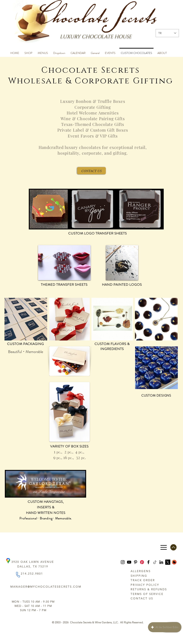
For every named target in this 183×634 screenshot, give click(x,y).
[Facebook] (148, 562)
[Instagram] (122, 562)
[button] (28, 51)
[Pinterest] (135, 562)
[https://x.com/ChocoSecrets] (167, 562)
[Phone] (17, 574)
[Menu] (163, 547)
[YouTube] (129, 562)
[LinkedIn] (161, 562)
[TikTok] (154, 562)
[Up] (173, 547)
